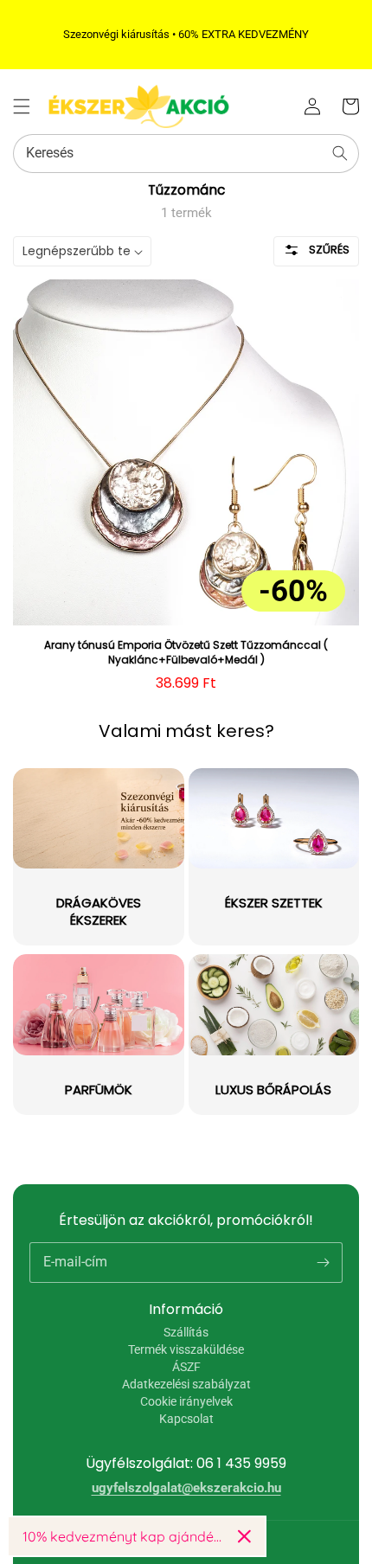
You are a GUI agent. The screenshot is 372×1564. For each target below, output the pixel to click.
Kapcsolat (186, 1419)
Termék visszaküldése (186, 1349)
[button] (22, 106)
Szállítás (186, 1332)
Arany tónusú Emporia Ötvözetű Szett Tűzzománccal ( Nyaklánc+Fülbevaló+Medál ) (186, 652)
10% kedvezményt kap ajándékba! (123, 1536)
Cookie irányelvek (186, 1401)
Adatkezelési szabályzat (186, 1384)
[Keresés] (340, 153)
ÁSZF (186, 1367)
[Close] (244, 1536)
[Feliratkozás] (323, 1262)
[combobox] (186, 153)
